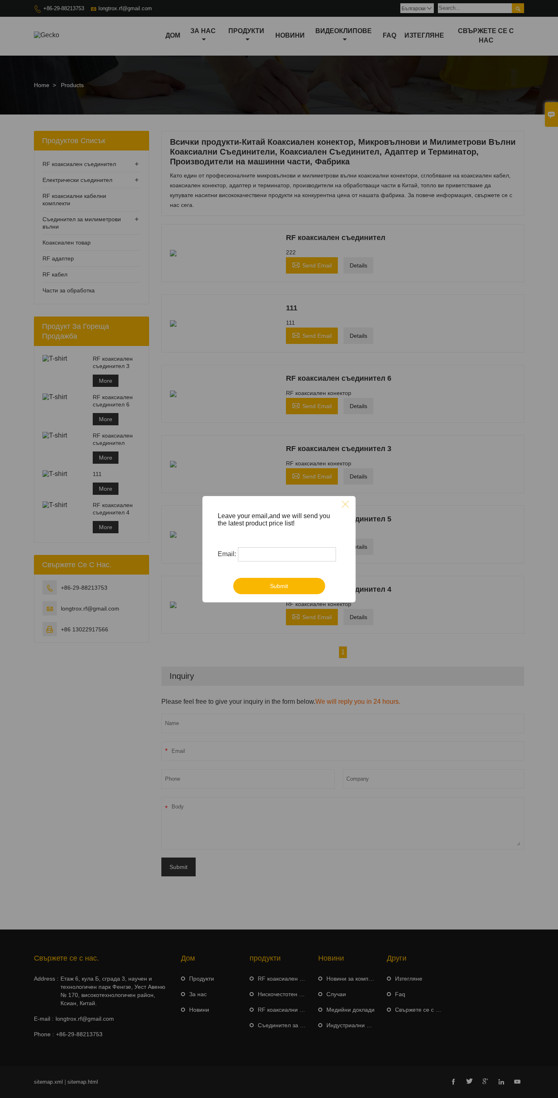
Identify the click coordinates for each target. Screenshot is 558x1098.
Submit (279, 586)
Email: (227, 553)
